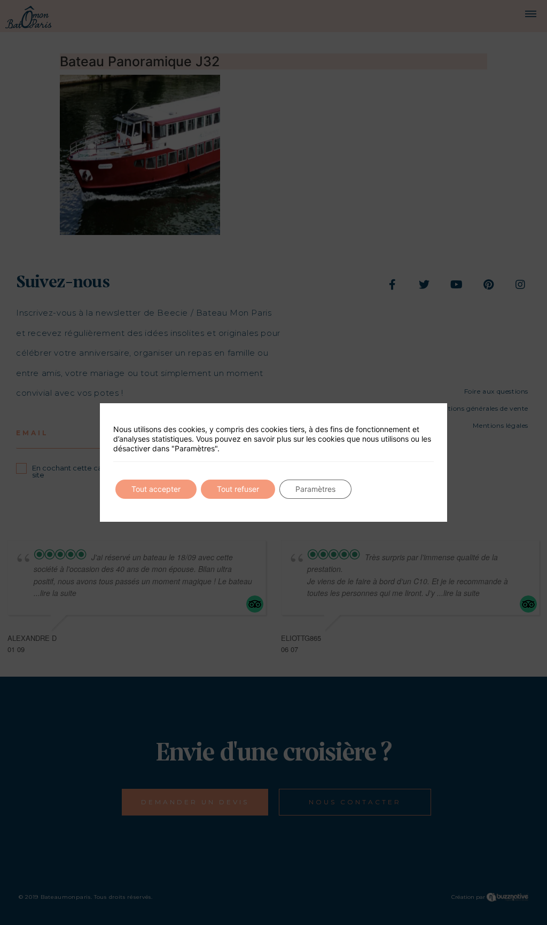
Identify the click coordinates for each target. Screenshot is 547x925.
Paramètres (315, 488)
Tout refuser (238, 488)
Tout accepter (156, 488)
